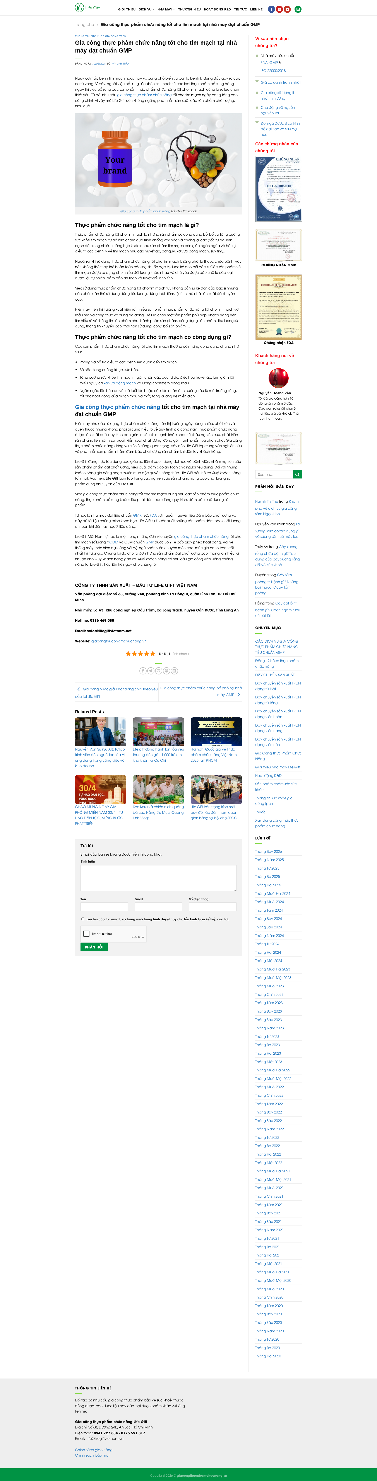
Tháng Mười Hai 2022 (272, 1064)
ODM (113, 542)
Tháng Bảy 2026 (268, 846)
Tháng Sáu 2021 (268, 1216)
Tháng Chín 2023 (269, 989)
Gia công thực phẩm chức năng (145, 211)
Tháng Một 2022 (268, 1157)
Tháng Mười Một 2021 (273, 1174)
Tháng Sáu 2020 (268, 1317)
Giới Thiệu (127, 9)
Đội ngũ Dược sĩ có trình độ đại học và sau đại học (280, 129)
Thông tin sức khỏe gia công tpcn (100, 36)
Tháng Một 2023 (268, 1056)
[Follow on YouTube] (287, 9)
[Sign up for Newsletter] (298, 9)
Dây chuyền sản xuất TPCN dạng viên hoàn (278, 708)
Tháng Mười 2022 (269, 1081)
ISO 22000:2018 (273, 70)
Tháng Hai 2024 (268, 947)
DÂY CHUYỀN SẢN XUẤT (275, 669)
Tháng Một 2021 (268, 1258)
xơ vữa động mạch (120, 382)
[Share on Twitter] (150, 670)
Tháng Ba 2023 (267, 1039)
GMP (137, 515)
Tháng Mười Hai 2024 (272, 888)
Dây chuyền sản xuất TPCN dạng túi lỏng (278, 694)
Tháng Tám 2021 (269, 1199)
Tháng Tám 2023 (269, 997)
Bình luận (88, 861)
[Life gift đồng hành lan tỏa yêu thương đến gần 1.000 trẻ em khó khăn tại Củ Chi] (158, 731)
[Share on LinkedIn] (174, 670)
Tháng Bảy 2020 (268, 1308)
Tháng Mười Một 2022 (273, 1073)
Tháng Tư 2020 (267, 1334)
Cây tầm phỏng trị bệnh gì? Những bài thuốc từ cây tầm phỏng (276, 578)
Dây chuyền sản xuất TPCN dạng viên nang (278, 723)
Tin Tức (240, 9)
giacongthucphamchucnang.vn (119, 640)
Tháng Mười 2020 (269, 1283)
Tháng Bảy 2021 (268, 1207)
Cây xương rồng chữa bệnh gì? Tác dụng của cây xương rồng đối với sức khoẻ (277, 550)
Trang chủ (84, 24)
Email (139, 899)
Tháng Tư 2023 (267, 1031)
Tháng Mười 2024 (269, 896)
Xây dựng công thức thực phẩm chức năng (277, 818)
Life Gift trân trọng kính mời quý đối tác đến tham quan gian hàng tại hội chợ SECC (214, 812)
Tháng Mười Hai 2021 (272, 1165)
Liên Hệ (256, 9)
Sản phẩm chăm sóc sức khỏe (276, 781)
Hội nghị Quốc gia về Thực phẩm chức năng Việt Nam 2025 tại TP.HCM (214, 755)
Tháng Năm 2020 (269, 1325)
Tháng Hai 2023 (268, 1048)
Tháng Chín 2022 (269, 1090)
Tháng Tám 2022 (269, 1098)
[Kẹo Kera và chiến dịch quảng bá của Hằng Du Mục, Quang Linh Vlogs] (158, 789)
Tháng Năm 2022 (269, 1123)
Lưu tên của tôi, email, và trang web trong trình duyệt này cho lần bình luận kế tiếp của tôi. (157, 919)
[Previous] (262, 397)
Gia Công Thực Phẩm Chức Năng (278, 751)
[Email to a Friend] (158, 670)
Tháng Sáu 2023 (268, 1014)
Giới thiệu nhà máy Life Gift (277, 761)
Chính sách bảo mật (92, 1450)
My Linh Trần (121, 63)
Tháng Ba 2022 (267, 1140)
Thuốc (260, 806)
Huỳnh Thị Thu (266, 496)
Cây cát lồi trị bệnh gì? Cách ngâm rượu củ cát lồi (277, 604)
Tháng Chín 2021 (269, 1191)
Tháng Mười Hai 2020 (272, 1266)
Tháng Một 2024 (268, 955)
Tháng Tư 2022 (267, 1132)
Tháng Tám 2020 (269, 1300)
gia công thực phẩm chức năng (144, 94)
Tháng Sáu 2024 (268, 921)
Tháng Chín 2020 (269, 1292)
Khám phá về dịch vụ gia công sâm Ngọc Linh (277, 502)
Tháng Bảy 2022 (268, 1107)
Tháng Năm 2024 (269, 930)
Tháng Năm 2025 (269, 854)
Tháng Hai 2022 (268, 1149)
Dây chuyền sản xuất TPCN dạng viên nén (278, 737)
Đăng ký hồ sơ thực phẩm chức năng (277, 658)
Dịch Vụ (145, 9)
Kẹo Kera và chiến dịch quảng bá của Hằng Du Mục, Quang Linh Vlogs (158, 812)
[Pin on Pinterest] (166, 670)
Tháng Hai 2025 (268, 879)
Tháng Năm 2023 (269, 1022)
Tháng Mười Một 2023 (273, 972)
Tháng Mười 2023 (269, 980)
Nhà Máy (165, 9)
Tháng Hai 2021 (268, 1250)
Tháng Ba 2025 (267, 871)
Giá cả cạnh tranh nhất (281, 82)
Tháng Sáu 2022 (268, 1115)
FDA (153, 515)
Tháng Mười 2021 (269, 1182)
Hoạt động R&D (268, 770)
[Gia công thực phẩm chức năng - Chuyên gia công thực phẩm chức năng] (88, 7)
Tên (83, 899)
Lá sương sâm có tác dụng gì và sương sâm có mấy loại (277, 525)
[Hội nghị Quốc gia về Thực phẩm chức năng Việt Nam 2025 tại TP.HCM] (216, 731)
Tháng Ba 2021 (267, 1241)
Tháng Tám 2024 (269, 905)
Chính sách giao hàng (94, 1444)
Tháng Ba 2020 (267, 1342)
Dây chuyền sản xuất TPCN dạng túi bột (278, 681)
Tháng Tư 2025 (267, 863)
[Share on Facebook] (143, 670)
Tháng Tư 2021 (267, 1233)
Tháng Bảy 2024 (268, 913)
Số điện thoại (199, 899)
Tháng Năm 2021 (269, 1224)
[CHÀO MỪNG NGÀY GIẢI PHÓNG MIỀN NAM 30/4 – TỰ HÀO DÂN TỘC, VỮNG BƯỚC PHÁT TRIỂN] (100, 789)
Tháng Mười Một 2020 (273, 1275)
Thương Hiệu (189, 9)
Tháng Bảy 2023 (268, 1006)
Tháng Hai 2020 (268, 1350)
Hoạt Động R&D (217, 9)
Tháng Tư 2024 (267, 938)
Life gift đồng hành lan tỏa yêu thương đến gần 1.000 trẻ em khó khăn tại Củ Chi (158, 755)
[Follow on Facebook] (271, 9)
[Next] (296, 397)
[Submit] (297, 469)
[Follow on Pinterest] (279, 9)
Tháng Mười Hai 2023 (272, 964)
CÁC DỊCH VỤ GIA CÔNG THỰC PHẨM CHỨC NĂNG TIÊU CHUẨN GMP (276, 641)
